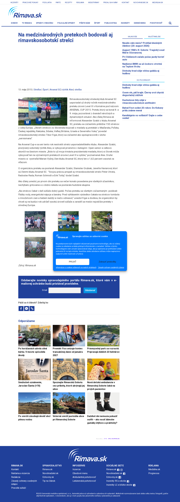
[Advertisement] (69, 64)
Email (44, 290)
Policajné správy (66, 23)
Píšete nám (84, 23)
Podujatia (46, 3)
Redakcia (15, 477)
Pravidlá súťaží (18, 488)
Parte (58, 3)
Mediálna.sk (157, 3)
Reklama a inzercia (20, 473)
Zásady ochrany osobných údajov (111, 267)
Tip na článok (48, 481)
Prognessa (153, 473)
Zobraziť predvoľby (107, 262)
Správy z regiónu (44, 23)
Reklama (80, 3)
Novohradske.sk (140, 3)
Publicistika (110, 23)
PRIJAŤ (72, 262)
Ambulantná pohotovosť (84, 477)
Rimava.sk (47, 469)
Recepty (68, 3)
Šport (97, 23)
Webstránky (93, 3)
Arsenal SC (55, 89)
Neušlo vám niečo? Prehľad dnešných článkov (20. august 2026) (142, 44)
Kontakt (125, 3)
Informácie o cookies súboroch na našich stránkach (76, 267)
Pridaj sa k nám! (110, 3)
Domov (14, 23)
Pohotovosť (156, 23)
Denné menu (140, 23)
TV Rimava (27, 23)
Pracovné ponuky (30, 3)
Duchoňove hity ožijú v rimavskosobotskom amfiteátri (139, 101)
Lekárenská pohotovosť (84, 481)
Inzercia (76, 469)
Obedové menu (80, 473)
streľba (78, 89)
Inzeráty (14, 3)
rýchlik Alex (67, 89)
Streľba (37, 89)
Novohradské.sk (50, 473)
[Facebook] (21, 308)
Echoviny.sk (48, 477)
